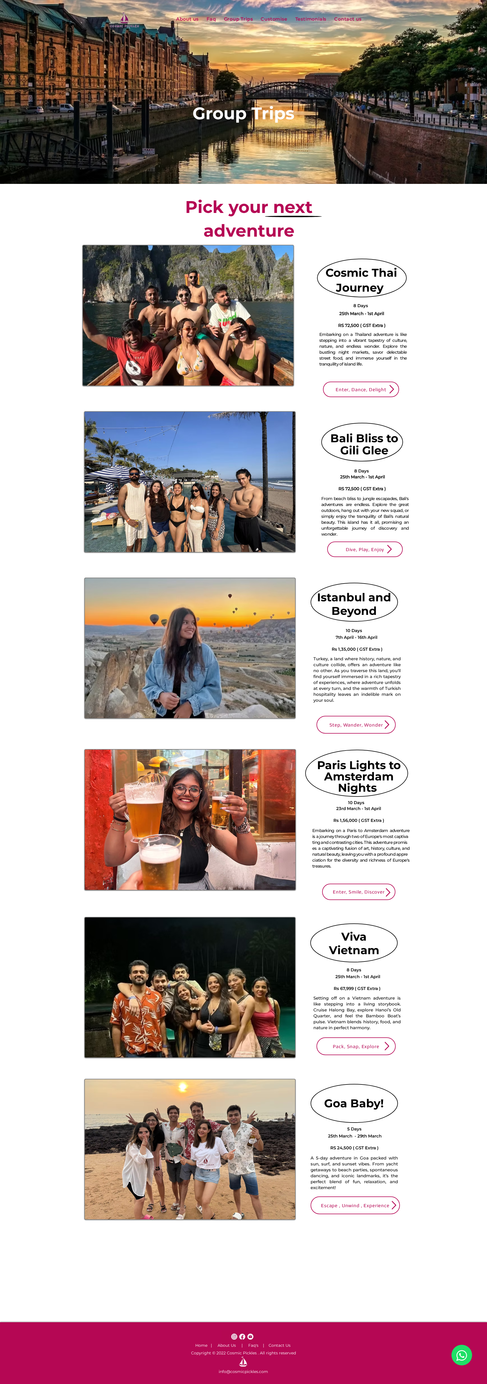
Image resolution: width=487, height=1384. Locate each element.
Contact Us (277, 1345)
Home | (203, 1345)
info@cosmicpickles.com (243, 1371)
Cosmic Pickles (242, 1353)
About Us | (227, 1345)
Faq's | (253, 1345)
